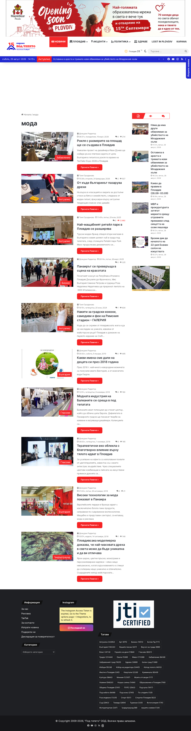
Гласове (145, 652)
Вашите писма (128, 647)
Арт (123, 642)
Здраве (142, 41)
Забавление (157, 657)
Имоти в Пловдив (109, 672)
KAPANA (182, 41)
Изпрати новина (30, 627)
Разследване (108, 697)
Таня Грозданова (86, 175)
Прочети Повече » (90, 167)
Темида (119, 703)
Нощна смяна (126, 682)
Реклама (26, 613)
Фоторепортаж (108, 708)
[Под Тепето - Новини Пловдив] (21, 46)
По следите (145, 692)
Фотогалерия (155, 703)
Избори (105, 667)
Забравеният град (110, 662)
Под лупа (146, 687)
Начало (27, 114)
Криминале (150, 672)
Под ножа (127, 692)
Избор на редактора (128, 667)
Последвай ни (77, 628)
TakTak (24, 618)
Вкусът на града (150, 647)
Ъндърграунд (129, 708)
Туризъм (136, 703)
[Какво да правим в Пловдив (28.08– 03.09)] (140, 187)
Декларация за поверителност (38, 636)
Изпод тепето (153, 667)
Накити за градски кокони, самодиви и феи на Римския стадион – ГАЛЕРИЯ (97, 316)
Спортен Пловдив (145, 697)
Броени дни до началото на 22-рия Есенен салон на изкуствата (159, 245)
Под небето (107, 692)
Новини (60, 41)
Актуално (107, 642)
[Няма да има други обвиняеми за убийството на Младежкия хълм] (140, 129)
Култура (106, 677)
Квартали (131, 672)
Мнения (123, 677)
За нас (24, 609)
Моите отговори (143, 677)
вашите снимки (150, 708)
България (107, 647)
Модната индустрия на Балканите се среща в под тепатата (96, 400)
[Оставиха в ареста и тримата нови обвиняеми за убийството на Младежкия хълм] (140, 156)
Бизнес (137, 642)
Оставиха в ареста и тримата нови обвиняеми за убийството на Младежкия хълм (95, 59)
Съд (104, 703)
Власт (104, 652)
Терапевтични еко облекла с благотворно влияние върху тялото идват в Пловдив (98, 450)
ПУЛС (129, 687)
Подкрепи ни (28, 632)
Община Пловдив (109, 687)
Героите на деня (124, 652)
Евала (122, 657)
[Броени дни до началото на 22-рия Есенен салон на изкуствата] (140, 242)
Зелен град (149, 662)
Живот (138, 657)
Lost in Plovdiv (162, 41)
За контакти (27, 622)
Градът (106, 657)
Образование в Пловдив (152, 682)
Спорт (126, 697)
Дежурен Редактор (87, 133)
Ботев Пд (153, 642)
